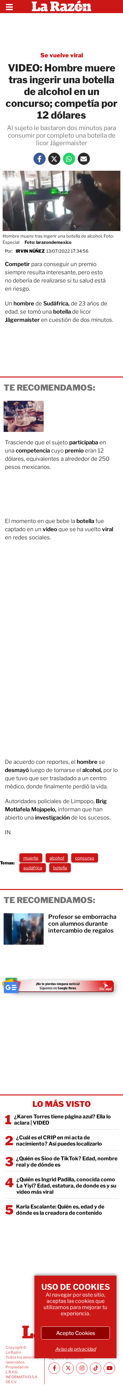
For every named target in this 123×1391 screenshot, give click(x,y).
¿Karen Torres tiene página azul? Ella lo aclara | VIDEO (62, 1119)
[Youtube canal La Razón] (109, 1368)
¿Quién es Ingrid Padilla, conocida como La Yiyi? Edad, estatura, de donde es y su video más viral (66, 1185)
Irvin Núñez (30, 251)
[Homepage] (61, 6)
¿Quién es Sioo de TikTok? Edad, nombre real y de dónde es (66, 1161)
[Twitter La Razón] (54, 159)
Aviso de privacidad (75, 1349)
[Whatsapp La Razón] (69, 159)
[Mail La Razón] (84, 159)
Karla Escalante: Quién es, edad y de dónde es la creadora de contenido (60, 1210)
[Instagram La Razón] (82, 1368)
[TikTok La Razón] (95, 1368)
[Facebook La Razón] (39, 159)
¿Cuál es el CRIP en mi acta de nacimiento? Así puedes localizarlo (59, 1140)
